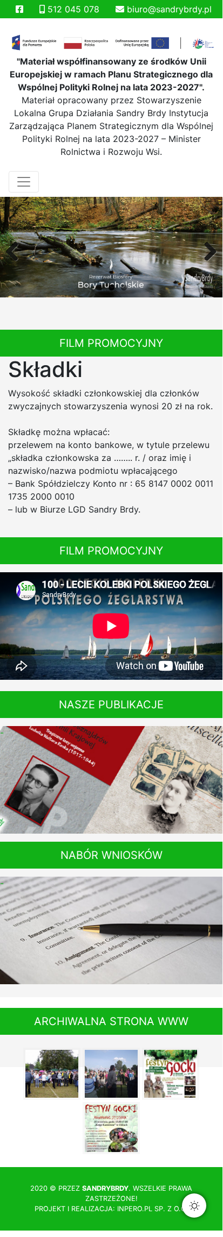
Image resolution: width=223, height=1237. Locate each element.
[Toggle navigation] (24, 182)
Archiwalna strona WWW (111, 1021)
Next (206, 249)
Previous (16, 249)
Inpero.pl (134, 1209)
